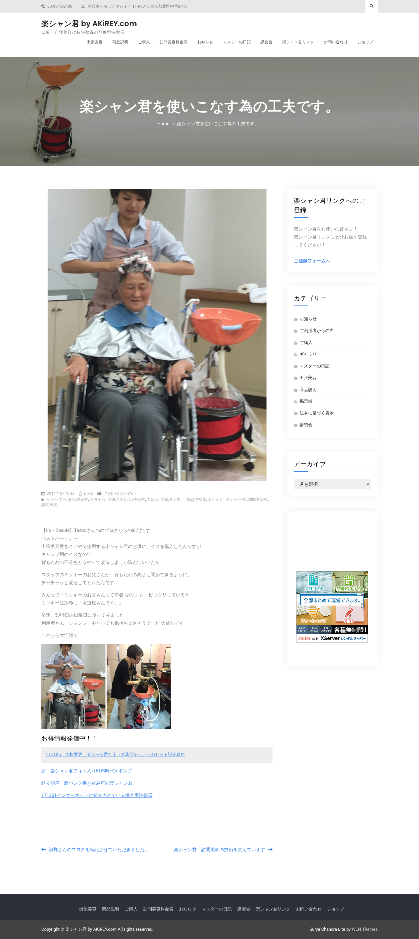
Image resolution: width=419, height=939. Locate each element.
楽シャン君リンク (298, 42)
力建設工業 (170, 499)
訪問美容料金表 (174, 42)
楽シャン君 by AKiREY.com (89, 24)
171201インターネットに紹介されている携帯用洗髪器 (96, 795)
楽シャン (216, 499)
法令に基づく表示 (317, 413)
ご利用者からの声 (120, 493)
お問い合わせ (336, 42)
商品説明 (120, 42)
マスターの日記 (237, 42)
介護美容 (98, 499)
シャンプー (56, 499)
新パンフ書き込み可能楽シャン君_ (99, 783)
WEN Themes (365, 929)
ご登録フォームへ (312, 261)
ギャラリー (310, 354)
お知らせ (205, 42)
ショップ (365, 42)
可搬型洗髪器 (194, 499)
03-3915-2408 (59, 6)
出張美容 (95, 42)
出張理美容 (117, 499)
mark (88, 493)
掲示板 (306, 401)
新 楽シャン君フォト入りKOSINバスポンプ (89, 771)
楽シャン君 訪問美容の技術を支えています (219, 849)
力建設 (153, 499)
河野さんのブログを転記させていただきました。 (99, 849)
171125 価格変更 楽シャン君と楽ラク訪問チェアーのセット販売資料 (115, 754)
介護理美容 (78, 499)
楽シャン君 (235, 499)
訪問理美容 (257, 499)
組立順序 (52, 783)
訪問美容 (49, 504)
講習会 (266, 42)
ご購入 (144, 42)
